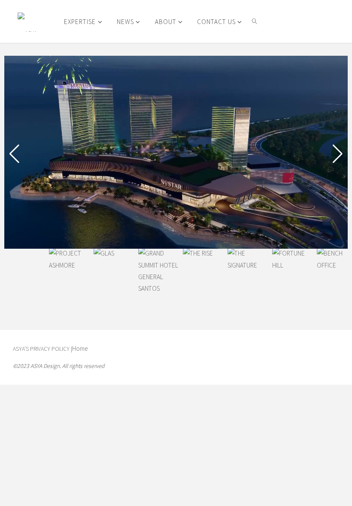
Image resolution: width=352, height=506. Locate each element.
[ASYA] (27, 21)
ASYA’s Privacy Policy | (42, 348)
